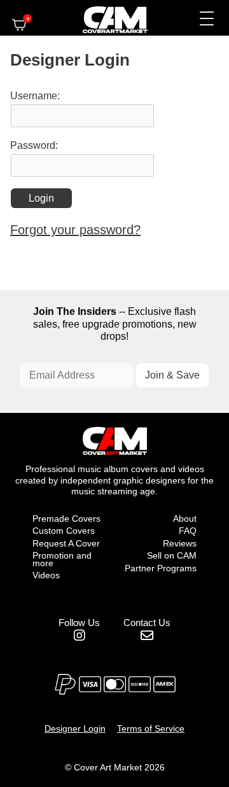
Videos (46, 575)
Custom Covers (63, 531)
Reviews (180, 543)
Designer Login (75, 728)
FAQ (188, 531)
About (185, 518)
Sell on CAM (172, 555)
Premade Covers (66, 518)
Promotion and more (62, 559)
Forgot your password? (75, 230)
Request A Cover (66, 543)
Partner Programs (161, 568)
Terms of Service (150, 728)
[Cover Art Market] (104, 17)
